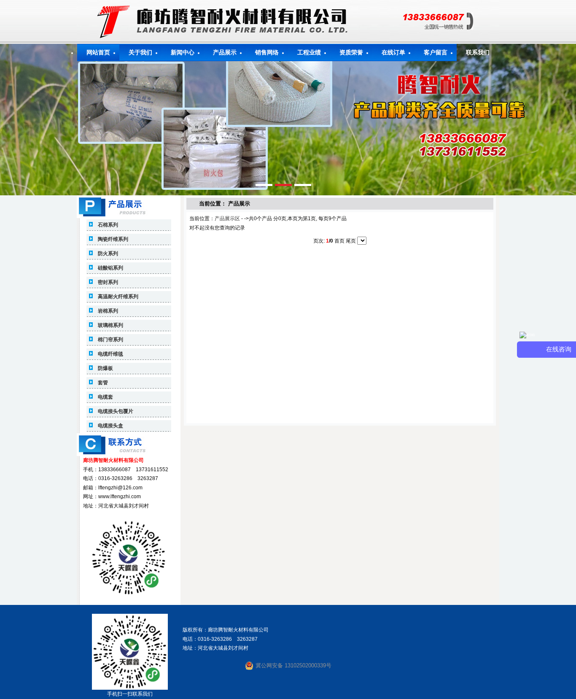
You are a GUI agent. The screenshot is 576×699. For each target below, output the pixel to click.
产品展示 (225, 52)
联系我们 (478, 52)
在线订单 (393, 52)
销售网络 (267, 52)
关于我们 (140, 52)
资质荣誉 (351, 52)
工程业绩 (309, 52)
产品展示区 (227, 218)
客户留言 (435, 52)
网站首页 (98, 52)
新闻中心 (182, 52)
